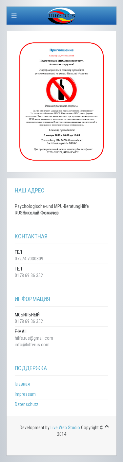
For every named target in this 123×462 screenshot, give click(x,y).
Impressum (25, 394)
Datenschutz (26, 404)
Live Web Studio (65, 427)
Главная (22, 384)
